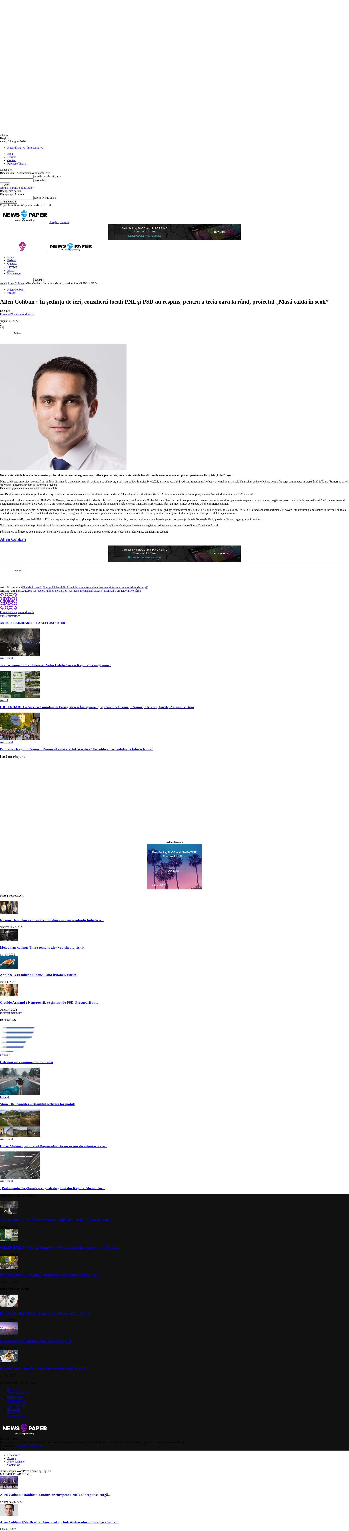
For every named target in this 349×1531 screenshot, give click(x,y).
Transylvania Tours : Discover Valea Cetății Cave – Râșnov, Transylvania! (55, 665)
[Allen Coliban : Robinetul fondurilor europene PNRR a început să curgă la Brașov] (9, 1487)
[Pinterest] (61, 333)
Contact (11, 160)
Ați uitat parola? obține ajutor (16, 187)
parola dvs (39, 180)
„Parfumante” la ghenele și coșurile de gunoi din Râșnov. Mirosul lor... (52, 1188)
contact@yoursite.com (29, 1445)
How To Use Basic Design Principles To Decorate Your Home (45, 1313)
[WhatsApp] (74, 333)
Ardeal (4, 700)
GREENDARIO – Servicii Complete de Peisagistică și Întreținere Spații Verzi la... (60, 1247)
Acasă (3, 283)
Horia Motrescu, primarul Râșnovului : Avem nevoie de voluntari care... (53, 1146)
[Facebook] (35, 333)
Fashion (11, 260)
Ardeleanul (6, 658)
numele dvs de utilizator (47, 176)
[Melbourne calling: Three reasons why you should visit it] (9, 940)
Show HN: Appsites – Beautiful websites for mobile (37, 1104)
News (10, 257)
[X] (48, 333)
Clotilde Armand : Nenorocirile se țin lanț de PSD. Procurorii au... (49, 1002)
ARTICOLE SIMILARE (15, 622)
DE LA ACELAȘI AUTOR (48, 622)
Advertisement (15, 1461)
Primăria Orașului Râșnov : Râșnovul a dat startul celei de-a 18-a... (50, 1275)
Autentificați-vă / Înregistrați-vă (25, 147)
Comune (5, 1055)
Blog (10, 153)
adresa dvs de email (45, 197)
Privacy (11, 1458)
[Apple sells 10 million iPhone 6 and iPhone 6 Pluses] (9, 968)
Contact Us (13, 1464)
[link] (13, 539)
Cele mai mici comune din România (26, 1062)
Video (10, 270)
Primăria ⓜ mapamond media (17, 314)
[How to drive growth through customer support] (9, 1333)
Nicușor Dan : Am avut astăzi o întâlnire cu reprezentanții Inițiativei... (52, 920)
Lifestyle (12, 266)
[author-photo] (8, 608)
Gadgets (12, 263)
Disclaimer (13, 1455)
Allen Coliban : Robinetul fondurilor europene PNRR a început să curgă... (55, 1495)
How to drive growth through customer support (35, 1341)
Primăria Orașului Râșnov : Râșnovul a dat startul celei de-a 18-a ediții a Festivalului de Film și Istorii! (76, 749)
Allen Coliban (16, 283)
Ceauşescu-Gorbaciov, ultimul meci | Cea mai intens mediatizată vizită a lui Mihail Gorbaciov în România (80, 590)
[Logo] (23, 250)
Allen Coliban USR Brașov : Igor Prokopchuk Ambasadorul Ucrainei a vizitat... (59, 1522)
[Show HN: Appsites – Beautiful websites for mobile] (20, 1093)
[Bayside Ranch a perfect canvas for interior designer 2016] (9, 1361)
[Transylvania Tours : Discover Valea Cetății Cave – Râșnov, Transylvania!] (20, 654)
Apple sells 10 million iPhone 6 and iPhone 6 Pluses (38, 975)
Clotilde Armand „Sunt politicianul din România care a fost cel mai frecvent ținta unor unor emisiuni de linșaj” (85, 587)
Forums (11, 157)
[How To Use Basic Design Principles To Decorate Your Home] (9, 1306)
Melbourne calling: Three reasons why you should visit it (42, 947)
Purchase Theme (16, 163)
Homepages (14, 273)
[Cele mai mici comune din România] (20, 1051)
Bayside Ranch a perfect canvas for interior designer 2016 (43, 1368)
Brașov (11, 292)
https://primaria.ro (10, 615)
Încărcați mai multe (11, 1012)
